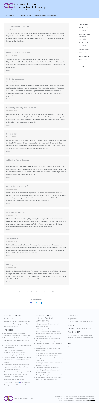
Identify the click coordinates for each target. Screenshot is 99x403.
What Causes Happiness (16, 212)
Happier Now (11, 134)
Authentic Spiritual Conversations (44, 319)
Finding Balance (84, 56)
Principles (8, 329)
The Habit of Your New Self (17, 26)
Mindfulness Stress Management (84, 35)
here (74, 340)
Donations (71, 328)
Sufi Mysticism (12, 238)
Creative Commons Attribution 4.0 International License (72, 400)
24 (44, 291)
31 (53, 291)
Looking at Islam (13, 264)
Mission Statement (12, 315)
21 (32, 291)
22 (36, 291)
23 (40, 291)
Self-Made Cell (83, 28)
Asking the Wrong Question (17, 160)
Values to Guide (43, 315)
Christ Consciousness (15, 79)
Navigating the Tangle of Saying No (21, 108)
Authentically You (84, 49)
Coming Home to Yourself (17, 186)
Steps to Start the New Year (18, 53)
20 (27, 291)
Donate (71, 324)
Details (8, 44)
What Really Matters (85, 43)
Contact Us (73, 315)
